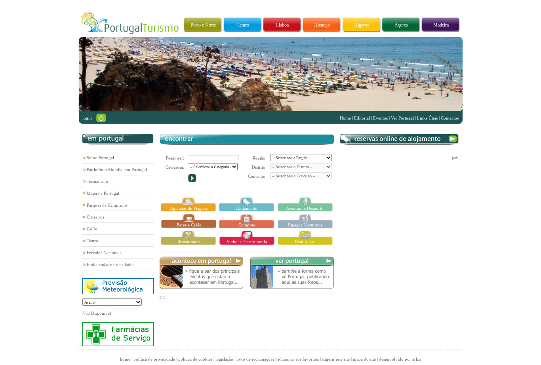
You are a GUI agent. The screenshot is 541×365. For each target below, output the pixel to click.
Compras (246, 224)
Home (345, 118)
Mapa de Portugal (103, 193)
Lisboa (282, 25)
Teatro (92, 240)
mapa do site (364, 359)
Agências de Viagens (189, 208)
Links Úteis (427, 118)
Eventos (380, 118)
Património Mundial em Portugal (117, 169)
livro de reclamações (255, 359)
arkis (416, 359)
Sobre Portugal (100, 157)
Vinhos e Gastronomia (247, 241)
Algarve (361, 25)
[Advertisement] (399, 209)
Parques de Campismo (107, 205)
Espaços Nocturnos (305, 224)
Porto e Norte (203, 25)
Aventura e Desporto (305, 208)
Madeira (441, 25)
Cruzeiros (95, 217)
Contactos (450, 118)
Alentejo (322, 25)
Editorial (362, 118)
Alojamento (246, 208)
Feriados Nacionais (104, 252)
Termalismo (97, 181)
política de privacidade (154, 359)
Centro (242, 25)
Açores (401, 25)
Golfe (92, 228)
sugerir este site (336, 359)
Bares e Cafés (189, 224)
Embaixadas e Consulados (110, 264)
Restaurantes (188, 241)
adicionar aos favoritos (298, 359)
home (125, 359)
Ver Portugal (402, 118)
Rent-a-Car (305, 241)
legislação (224, 359)
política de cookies (195, 359)
